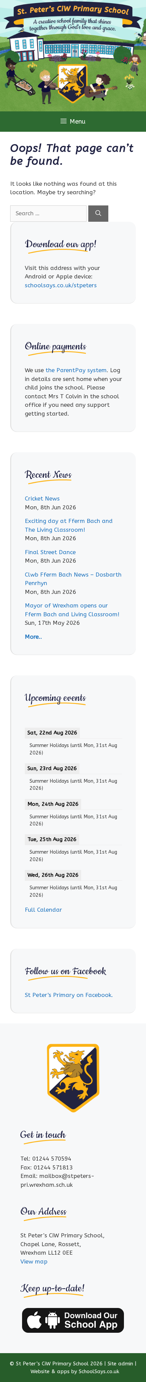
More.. (33, 636)
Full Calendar (43, 909)
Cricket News (42, 498)
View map (34, 1261)
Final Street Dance (50, 552)
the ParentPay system (76, 370)
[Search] (98, 213)
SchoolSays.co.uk (99, 1371)
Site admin (120, 1364)
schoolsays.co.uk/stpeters (61, 285)
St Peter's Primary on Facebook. (69, 995)
